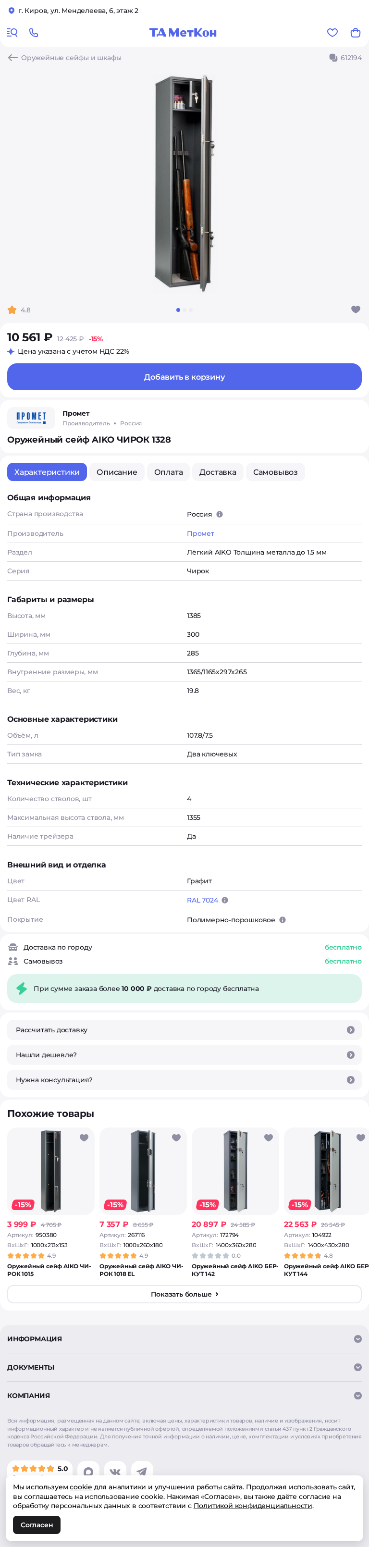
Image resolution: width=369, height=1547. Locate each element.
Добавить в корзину (184, 377)
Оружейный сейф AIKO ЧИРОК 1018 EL (141, 1269)
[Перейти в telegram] (142, 1472)
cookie (81, 1487)
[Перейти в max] (88, 1472)
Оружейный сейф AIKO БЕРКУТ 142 (235, 1269)
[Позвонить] (33, 32)
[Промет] (31, 418)
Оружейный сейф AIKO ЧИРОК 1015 (49, 1269)
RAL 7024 (202, 900)
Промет (200, 533)
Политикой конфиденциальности (253, 1505)
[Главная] (183, 32)
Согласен (37, 1525)
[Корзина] (355, 32)
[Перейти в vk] (115, 1472)
